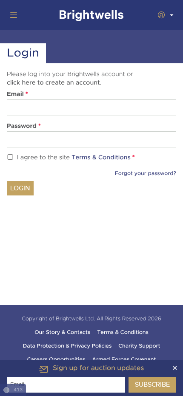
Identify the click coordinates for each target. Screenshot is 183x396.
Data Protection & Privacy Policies (67, 345)
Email (17, 94)
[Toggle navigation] (12, 15)
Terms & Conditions (101, 157)
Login (20, 188)
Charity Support (139, 345)
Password (24, 126)
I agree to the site (76, 157)
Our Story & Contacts (62, 332)
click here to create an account (53, 83)
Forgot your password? (145, 173)
